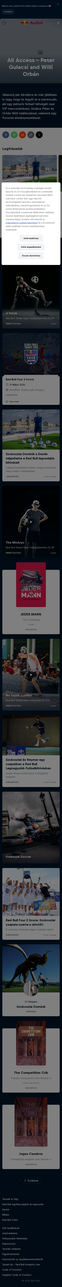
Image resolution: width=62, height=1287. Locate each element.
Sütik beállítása (31, 238)
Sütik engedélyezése (31, 247)
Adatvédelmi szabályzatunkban (22, 222)
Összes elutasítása (31, 255)
